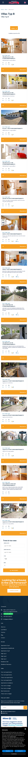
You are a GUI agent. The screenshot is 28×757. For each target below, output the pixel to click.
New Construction (5, 691)
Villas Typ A (3, 653)
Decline (8, 751)
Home (2, 9)
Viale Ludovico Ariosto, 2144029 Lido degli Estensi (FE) (10, 610)
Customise (14, 754)
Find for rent (14, 570)
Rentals (3, 641)
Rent (6, 9)
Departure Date (7, 549)
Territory (3, 632)
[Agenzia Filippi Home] (14, 2)
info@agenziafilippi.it (8, 619)
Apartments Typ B (5, 651)
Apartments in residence (7, 683)
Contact (3, 637)
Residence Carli (4, 661)
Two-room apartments (6, 675)
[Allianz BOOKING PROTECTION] (14, 726)
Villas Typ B (3, 656)
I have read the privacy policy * (9, 711)
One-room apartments (6, 672)
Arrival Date (6, 543)
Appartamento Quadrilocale (7, 648)
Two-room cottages (6, 685)
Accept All (20, 751)
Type (5, 556)
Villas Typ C (3, 659)
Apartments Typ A (5, 645)
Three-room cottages (6, 693)
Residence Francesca (6, 664)
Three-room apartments (7, 677)
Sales (2, 668)
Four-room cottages (6, 688)
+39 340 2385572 (8, 614)
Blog (2, 635)
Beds (5, 562)
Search (13, 28)
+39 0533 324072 (7, 616)
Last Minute (4, 629)
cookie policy (13, 736)
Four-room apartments (6, 680)
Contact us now (14, 590)
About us (3, 627)
